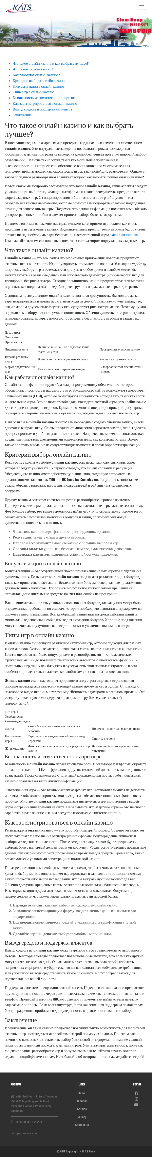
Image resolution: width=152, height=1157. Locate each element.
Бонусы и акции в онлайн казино (38, 86)
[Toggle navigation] (141, 6)
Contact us (82, 1124)
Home (82, 1093)
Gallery (81, 1117)
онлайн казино (125, 235)
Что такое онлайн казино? (33, 69)
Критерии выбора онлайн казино (39, 81)
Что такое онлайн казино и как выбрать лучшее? (51, 63)
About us (81, 1101)
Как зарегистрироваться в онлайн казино (45, 103)
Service (82, 1109)
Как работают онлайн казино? (36, 75)
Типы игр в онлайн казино (33, 92)
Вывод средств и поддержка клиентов (42, 109)
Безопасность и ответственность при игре (45, 98)
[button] (11, 31)
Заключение (22, 115)
